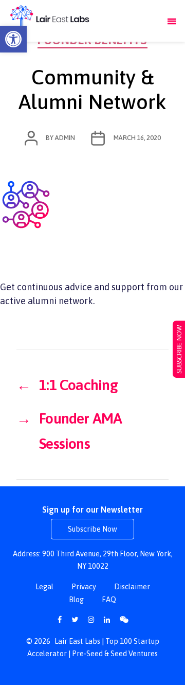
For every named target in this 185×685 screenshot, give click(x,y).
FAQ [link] (109, 599)
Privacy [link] (83, 587)
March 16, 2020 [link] (137, 138)
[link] (13, 39)
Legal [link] (44, 587)
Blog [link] (76, 599)
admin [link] (64, 138)
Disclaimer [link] (132, 587)
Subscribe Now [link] (92, 529)
